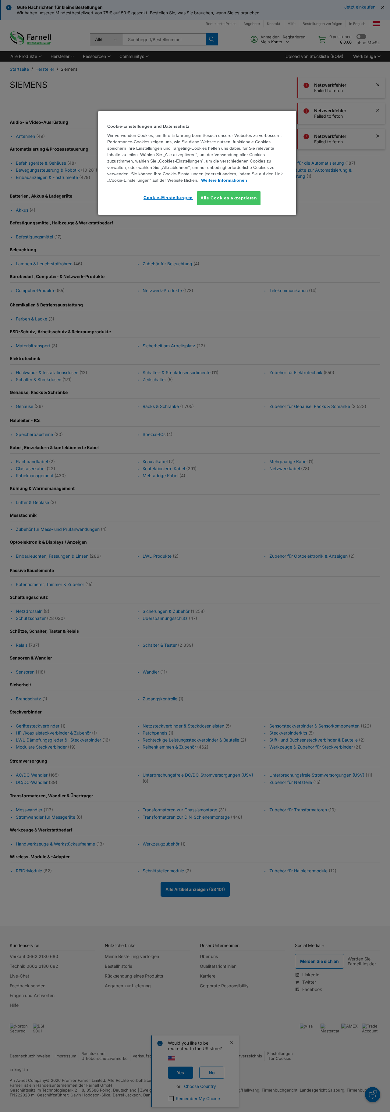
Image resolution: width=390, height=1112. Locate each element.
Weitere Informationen (224, 180)
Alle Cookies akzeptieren (228, 197)
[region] (197, 163)
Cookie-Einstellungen (168, 197)
